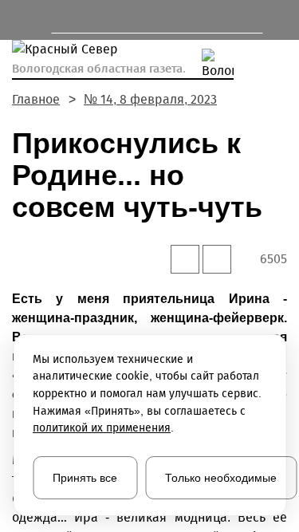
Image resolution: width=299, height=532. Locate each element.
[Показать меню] (19, 20)
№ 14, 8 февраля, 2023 (150, 99)
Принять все (85, 477)
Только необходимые (221, 477)
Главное (36, 99)
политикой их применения (102, 428)
